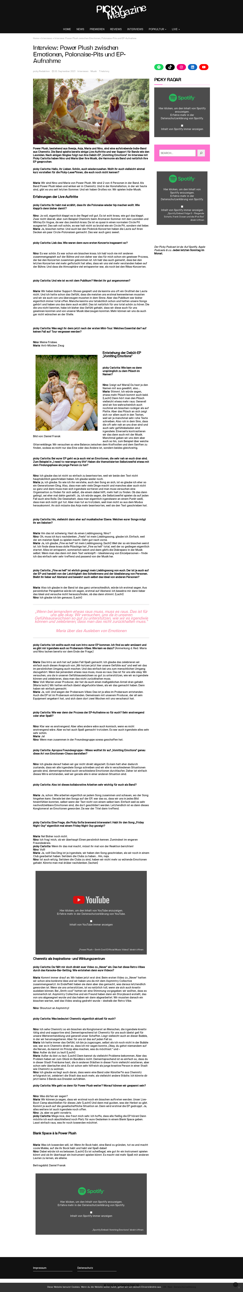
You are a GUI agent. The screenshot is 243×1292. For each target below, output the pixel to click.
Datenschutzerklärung (95, 913)
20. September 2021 (64, 71)
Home (36, 38)
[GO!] (201, 153)
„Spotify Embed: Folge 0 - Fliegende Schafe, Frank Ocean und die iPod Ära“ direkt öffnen (184, 216)
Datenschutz (85, 1267)
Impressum (39, 1267)
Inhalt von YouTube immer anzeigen (91, 924)
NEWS (80, 29)
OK (164, 1287)
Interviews (46, 38)
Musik (94, 71)
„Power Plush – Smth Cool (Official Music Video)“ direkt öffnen (111, 949)
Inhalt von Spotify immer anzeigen (91, 1215)
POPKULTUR (157, 29)
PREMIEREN (97, 29)
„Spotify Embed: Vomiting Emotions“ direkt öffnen (117, 1229)
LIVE (175, 29)
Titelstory (104, 71)
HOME (67, 29)
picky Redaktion (41, 71)
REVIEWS (116, 29)
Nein (170, 1287)
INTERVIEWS (135, 29)
